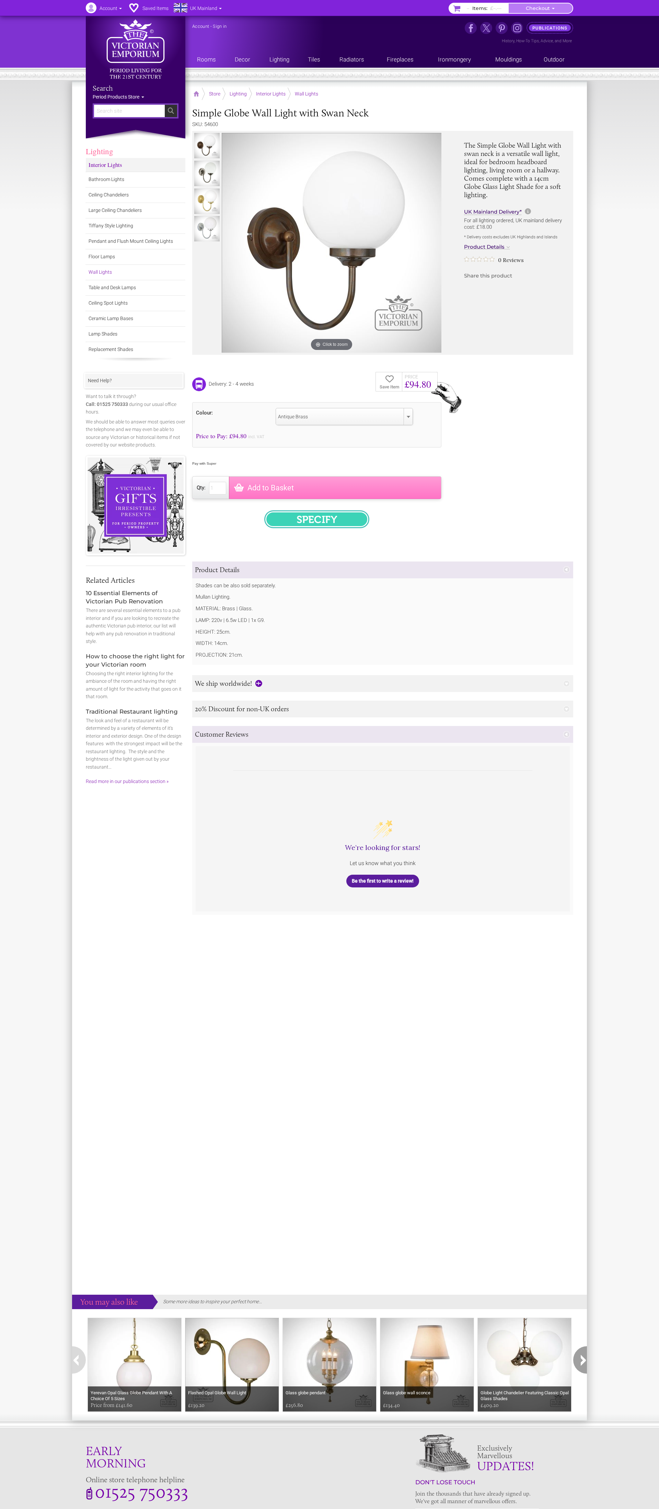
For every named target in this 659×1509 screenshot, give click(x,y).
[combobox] (344, 416)
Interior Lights (105, 165)
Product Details (484, 247)
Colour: (204, 413)
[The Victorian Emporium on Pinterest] (502, 28)
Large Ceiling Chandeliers (115, 210)
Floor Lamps (102, 256)
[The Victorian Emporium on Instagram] (517, 28)
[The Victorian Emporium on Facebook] (471, 28)
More (567, 40)
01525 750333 (141, 1491)
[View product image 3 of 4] (207, 201)
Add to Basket (270, 488)
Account (200, 26)
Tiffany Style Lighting (111, 225)
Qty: (201, 488)
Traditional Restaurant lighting (132, 711)
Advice (547, 40)
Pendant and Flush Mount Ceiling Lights (131, 241)
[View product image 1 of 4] (207, 145)
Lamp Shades (103, 334)
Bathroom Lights (106, 179)
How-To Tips (527, 40)
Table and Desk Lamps (112, 287)
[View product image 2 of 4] (207, 173)
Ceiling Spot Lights (108, 303)
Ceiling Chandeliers (109, 194)
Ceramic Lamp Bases (111, 318)
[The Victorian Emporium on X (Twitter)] (486, 28)
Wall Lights (100, 272)
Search (103, 88)
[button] (382, 569)
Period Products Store (116, 97)
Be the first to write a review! (383, 881)
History (508, 40)
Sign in (220, 26)
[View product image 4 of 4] (207, 228)
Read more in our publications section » (127, 781)
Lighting (99, 151)
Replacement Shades (111, 349)
